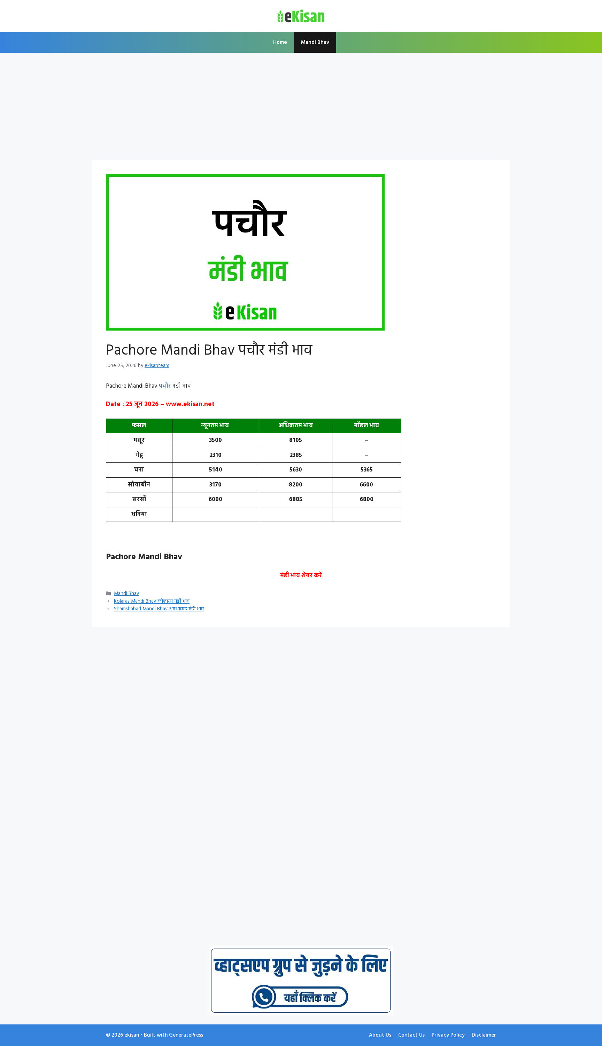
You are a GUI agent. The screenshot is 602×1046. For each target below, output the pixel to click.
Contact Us (411, 1035)
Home (280, 42)
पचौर (165, 386)
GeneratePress (186, 1035)
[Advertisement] (301, 108)
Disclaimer (484, 1035)
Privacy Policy (448, 1035)
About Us (380, 1035)
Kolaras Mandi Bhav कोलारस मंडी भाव (152, 602)
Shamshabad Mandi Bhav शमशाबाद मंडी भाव (159, 609)
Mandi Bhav (315, 42)
